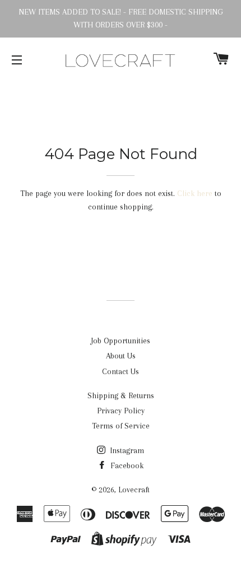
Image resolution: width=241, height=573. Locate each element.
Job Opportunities (120, 340)
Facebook (125, 465)
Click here (194, 193)
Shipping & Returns (120, 395)
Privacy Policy (121, 410)
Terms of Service (121, 425)
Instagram (126, 450)
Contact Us (120, 371)
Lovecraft (134, 489)
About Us (121, 355)
